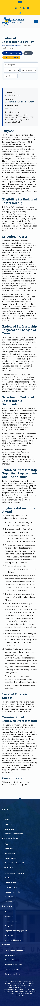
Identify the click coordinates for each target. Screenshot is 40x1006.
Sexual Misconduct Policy (14, 983)
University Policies (15, 45)
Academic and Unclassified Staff (19, 102)
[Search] (36, 64)
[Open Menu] (20, 2)
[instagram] (20, 8)
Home (4, 45)
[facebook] (12, 8)
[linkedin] (24, 8)
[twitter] (16, 8)
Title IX (17, 993)
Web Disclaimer (12, 985)
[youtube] (28, 8)
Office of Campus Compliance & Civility (19, 981)
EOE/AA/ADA (29, 983)
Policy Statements (26, 985)
